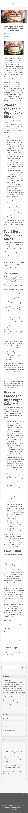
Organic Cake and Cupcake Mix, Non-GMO (14, 273)
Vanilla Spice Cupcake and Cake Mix (14, 281)
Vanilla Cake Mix (13, 285)
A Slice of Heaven (10, 805)
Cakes (7, 38)
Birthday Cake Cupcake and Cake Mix (14, 269)
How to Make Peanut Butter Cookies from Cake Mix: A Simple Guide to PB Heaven (13, 752)
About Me (5, 718)
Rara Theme (14, 807)
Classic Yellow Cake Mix (14, 265)
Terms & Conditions (8, 730)
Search (3, 665)
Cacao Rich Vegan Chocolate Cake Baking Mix (14, 277)
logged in (15, 652)
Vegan (7, 632)
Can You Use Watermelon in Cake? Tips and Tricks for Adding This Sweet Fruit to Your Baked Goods (14, 760)
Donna (7, 36)
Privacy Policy (6, 726)
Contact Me (6, 722)
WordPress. (14, 809)
